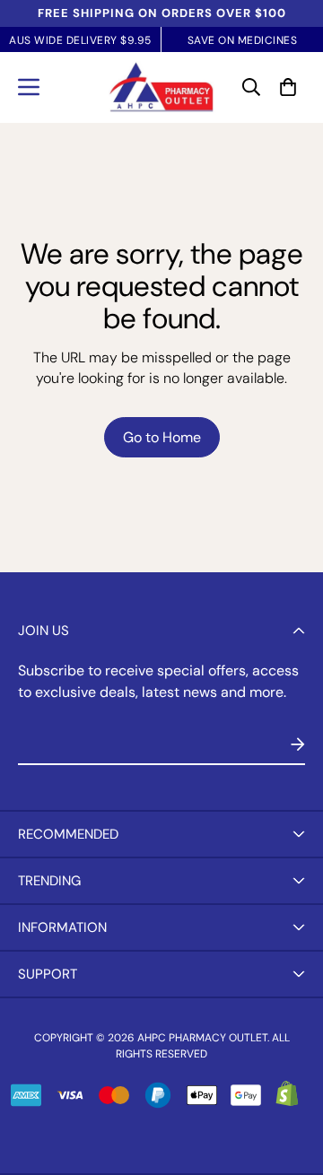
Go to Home (162, 437)
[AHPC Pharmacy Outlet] (161, 87)
